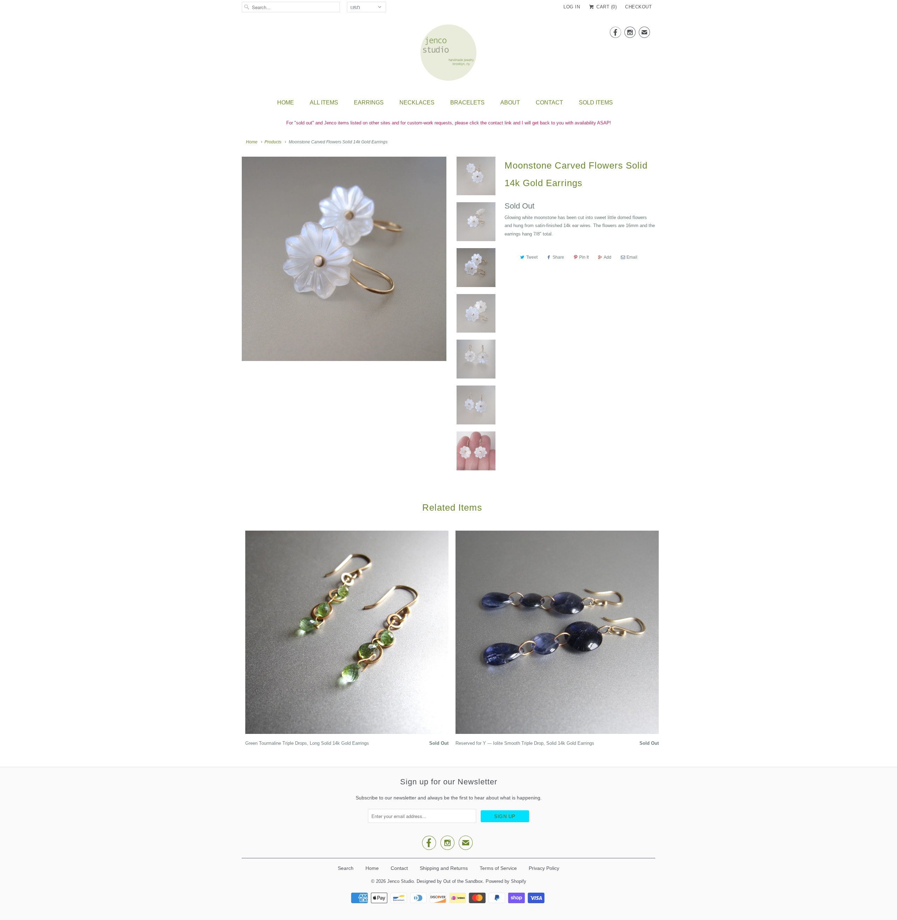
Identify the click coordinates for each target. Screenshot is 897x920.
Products (273, 141)
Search (346, 868)
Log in (571, 6)
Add (607, 257)
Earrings (369, 102)
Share (558, 257)
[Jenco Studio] (448, 54)
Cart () (606, 6)
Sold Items (596, 102)
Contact (549, 102)
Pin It (584, 257)
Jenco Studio (400, 881)
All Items (324, 102)
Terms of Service (498, 868)
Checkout (638, 6)
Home (285, 102)
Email (631, 257)
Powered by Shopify (506, 881)
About (510, 102)
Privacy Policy (544, 868)
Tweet (531, 257)
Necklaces (416, 102)
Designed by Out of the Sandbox (450, 881)
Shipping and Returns (444, 868)
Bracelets (467, 102)
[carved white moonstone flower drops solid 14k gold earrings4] (344, 258)
